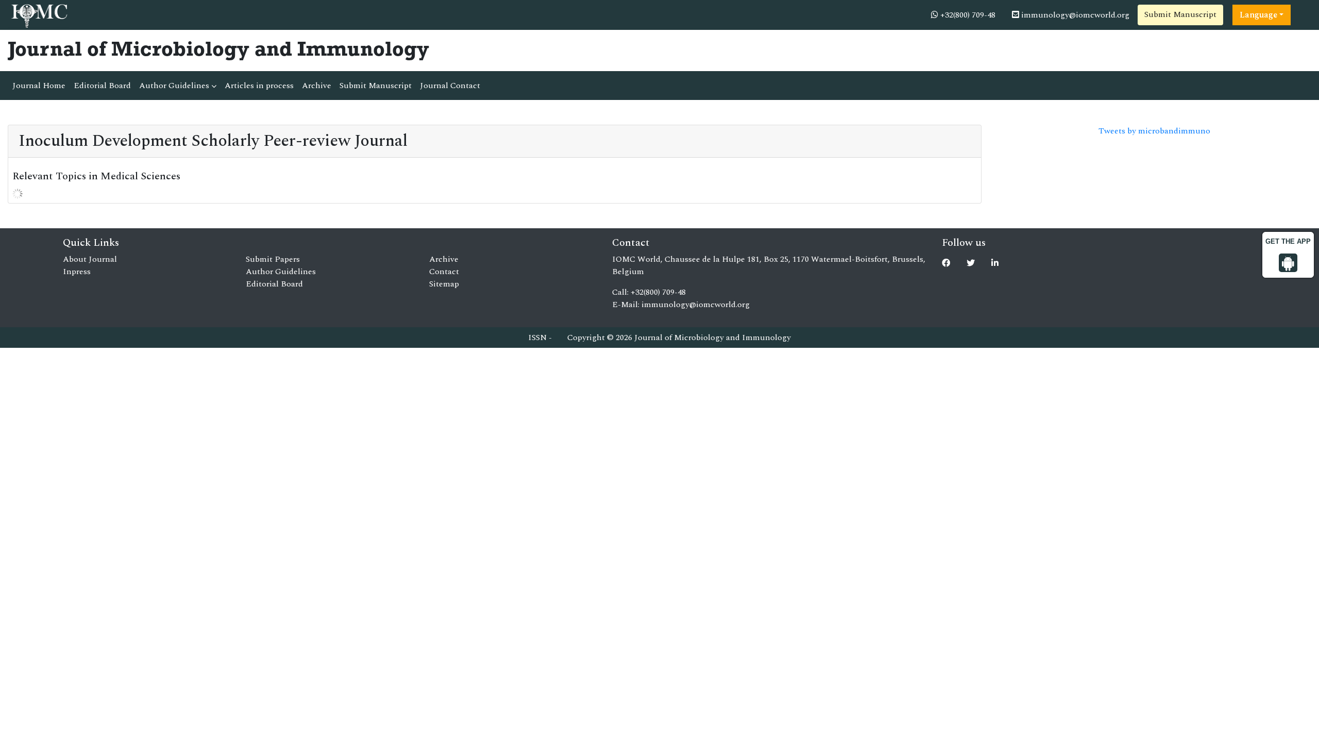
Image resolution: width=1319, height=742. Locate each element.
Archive (316, 85)
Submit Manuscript (1180, 14)
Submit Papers (273, 259)
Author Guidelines (175, 85)
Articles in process (259, 85)
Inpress (77, 271)
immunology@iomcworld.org (1074, 15)
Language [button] (1258, 15)
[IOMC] (38, 14)
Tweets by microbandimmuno (1154, 131)
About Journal (90, 259)
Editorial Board (102, 85)
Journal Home (38, 85)
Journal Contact (450, 85)
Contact (444, 271)
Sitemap (444, 284)
